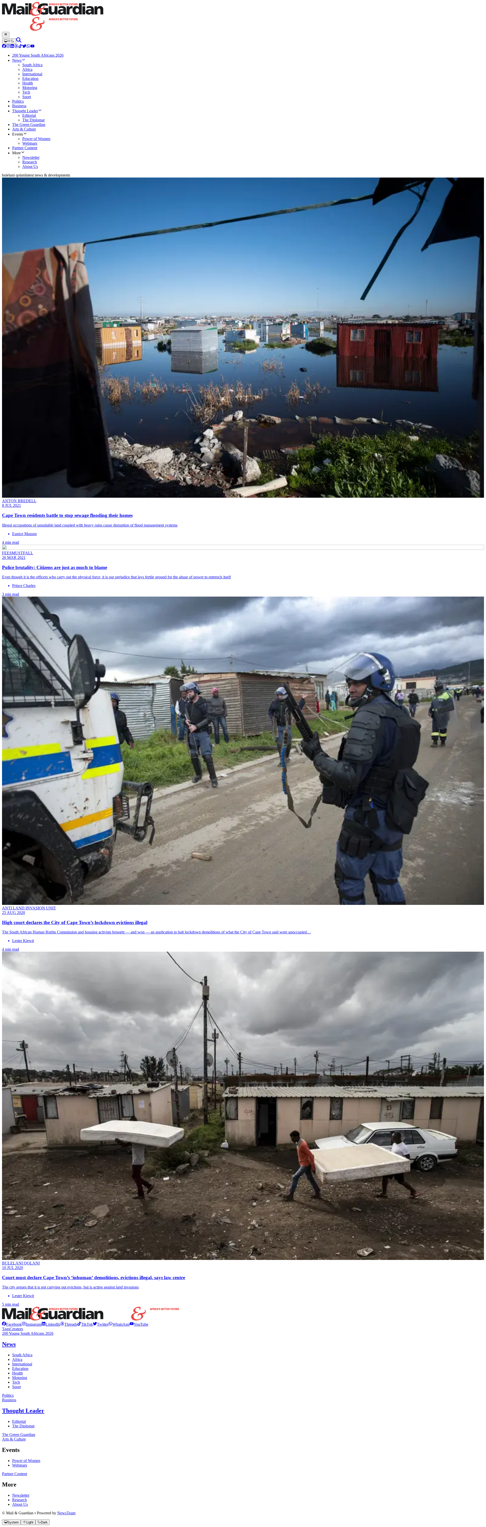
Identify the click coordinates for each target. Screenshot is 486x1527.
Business (9, 1400)
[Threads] (16, 47)
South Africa (22, 1355)
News (9, 1344)
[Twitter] (24, 47)
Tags (6, 1329)
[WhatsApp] (28, 47)
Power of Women (26, 1460)
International (22, 1364)
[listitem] (12, 1324)
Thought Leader (23, 1410)
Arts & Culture (14, 1439)
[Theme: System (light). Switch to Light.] (9, 41)
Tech (16, 1382)
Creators (16, 1329)
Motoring (19, 1378)
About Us (20, 1504)
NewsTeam (66, 1513)
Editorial (19, 1421)
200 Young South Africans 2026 (27, 1333)
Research (19, 1500)
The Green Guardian (18, 1434)
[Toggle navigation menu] (5, 34)
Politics (8, 1395)
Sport (16, 1387)
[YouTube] (32, 47)
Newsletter (20, 1495)
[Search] (18, 41)
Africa (17, 1359)
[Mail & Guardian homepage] (243, 17)
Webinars (19, 1465)
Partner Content (14, 1474)
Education (20, 1368)
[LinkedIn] (12, 47)
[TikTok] (20, 47)
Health (17, 1373)
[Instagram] (8, 47)
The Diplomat (23, 1426)
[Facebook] (4, 47)
